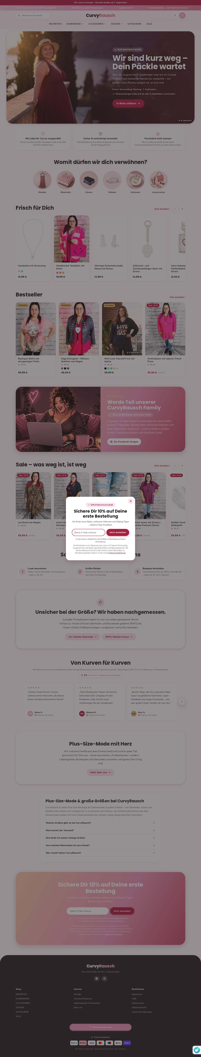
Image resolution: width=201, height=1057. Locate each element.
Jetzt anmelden (118, 532)
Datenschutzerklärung (117, 553)
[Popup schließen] (130, 501)
